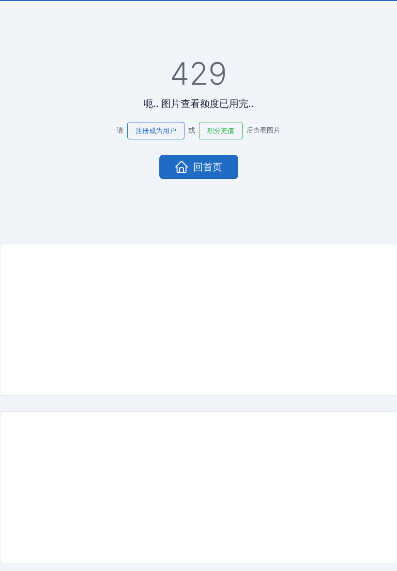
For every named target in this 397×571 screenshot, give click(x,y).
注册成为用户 (156, 130)
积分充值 (220, 130)
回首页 (207, 167)
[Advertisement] (198, 320)
